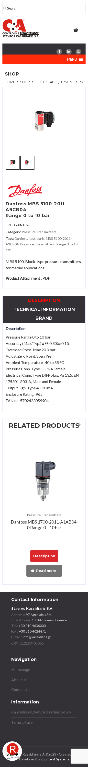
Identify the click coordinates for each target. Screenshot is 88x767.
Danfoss (21, 238)
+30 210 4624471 (32, 631)
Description (44, 300)
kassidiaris (36, 238)
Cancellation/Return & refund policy (41, 712)
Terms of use (22, 722)
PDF (46, 278)
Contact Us (20, 689)
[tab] (44, 300)
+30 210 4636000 (32, 626)
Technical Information (44, 309)
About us (18, 679)
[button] (72, 59)
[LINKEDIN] (69, 52)
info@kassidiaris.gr (37, 637)
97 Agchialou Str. (39, 615)
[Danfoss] (25, 191)
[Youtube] (78, 52)
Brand (44, 318)
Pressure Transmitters (39, 232)
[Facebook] (59, 52)
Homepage (20, 669)
